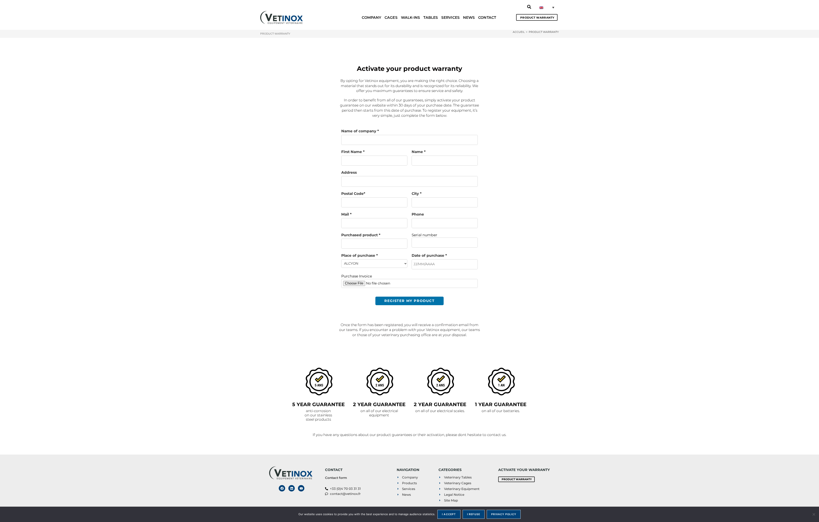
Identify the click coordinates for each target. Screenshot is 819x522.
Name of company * (360, 131)
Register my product (409, 301)
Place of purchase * (359, 255)
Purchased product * (360, 235)
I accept (449, 514)
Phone (418, 214)
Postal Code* (353, 193)
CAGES (391, 17)
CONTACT (487, 17)
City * (416, 193)
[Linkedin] (291, 488)
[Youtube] (301, 488)
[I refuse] (814, 514)
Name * (418, 152)
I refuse (473, 514)
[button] (529, 6)
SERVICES (450, 17)
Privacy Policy (503, 514)
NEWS (469, 17)
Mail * (346, 214)
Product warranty (544, 32)
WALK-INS (410, 17)
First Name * (352, 152)
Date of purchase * (429, 255)
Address (349, 172)
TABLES (430, 17)
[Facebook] (282, 488)
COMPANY (371, 17)
